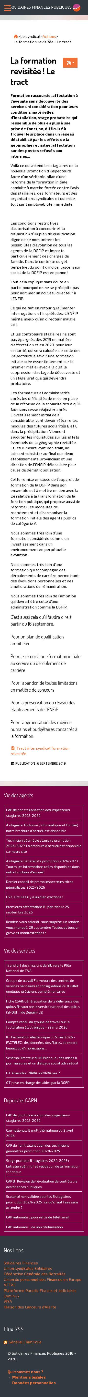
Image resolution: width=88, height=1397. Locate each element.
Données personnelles (33, 1382)
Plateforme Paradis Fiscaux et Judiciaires (40, 1290)
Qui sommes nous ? (25, 1371)
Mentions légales (28, 1377)
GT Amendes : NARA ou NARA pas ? (33, 1073)
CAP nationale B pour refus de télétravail (37, 1217)
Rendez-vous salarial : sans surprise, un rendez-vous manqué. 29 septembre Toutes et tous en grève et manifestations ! (43, 927)
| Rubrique (32, 1341)
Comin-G (11, 1295)
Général (15, 1341)
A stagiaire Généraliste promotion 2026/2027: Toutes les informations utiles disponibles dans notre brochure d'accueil (43, 866)
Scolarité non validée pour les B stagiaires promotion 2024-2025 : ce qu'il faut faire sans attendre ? (42, 1202)
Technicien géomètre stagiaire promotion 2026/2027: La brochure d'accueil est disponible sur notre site (43, 845)
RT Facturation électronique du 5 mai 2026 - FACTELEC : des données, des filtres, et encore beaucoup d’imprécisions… (41, 1042)
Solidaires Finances (21, 1262)
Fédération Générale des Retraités (35, 1273)
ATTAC (10, 1284)
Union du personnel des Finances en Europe (42, 1279)
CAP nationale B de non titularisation (34, 1227)
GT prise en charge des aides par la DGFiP (38, 1082)
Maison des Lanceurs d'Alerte (30, 1307)
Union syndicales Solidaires (28, 1268)
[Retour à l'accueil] (15, 36)
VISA (8, 1301)
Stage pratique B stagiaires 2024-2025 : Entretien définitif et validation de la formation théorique (42, 1166)
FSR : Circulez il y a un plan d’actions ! (34, 897)
